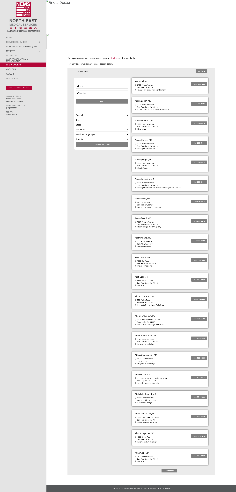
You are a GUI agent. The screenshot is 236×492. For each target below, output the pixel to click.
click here (114, 58)
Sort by (200, 71)
